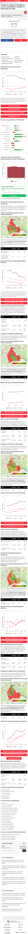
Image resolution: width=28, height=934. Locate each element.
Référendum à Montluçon (7, 829)
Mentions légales (6, 919)
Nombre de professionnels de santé (7, 61)
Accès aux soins (5, 56)
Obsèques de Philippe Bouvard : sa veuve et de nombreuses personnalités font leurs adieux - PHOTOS (12, 873)
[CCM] (7, 924)
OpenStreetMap (19, 237)
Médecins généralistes (7, 63)
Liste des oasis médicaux (14, 109)
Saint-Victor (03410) (6, 794)
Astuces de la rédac (7, 847)
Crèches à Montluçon (6, 821)
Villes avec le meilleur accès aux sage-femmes (14, 751)
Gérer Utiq (23, 917)
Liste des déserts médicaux (14, 105)
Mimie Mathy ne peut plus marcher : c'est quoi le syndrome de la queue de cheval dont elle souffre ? (13, 878)
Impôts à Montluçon (6, 819)
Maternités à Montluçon (7, 824)
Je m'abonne (13, 195)
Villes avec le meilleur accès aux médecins (14, 299)
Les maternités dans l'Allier (14, 758)
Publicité (17, 916)
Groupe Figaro (12, 919)
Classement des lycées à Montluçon (10, 811)
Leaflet (10, 237)
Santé (4, 846)
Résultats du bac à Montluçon (8, 836)
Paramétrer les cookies (16, 917)
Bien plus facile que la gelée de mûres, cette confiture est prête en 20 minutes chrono (12, 910)
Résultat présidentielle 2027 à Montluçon (11, 834)
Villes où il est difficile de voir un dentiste (14, 416)
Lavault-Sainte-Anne (17, 15)
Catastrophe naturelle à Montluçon (9, 808)
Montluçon (4, 803)
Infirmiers (17, 58)
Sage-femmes (18, 62)
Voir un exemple (23, 846)
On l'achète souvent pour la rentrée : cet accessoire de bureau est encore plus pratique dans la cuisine (13, 894)
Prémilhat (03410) (6, 793)
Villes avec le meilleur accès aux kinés (14, 638)
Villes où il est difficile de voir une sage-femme (14, 754)
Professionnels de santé (8, 3)
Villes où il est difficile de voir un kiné (14, 641)
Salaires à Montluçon (6, 816)
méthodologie (13, 33)
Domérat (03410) (5, 796)
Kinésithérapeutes (19, 60)
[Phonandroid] (20, 932)
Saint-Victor (9, 16)
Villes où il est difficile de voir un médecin (14, 303)
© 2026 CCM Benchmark (20, 919)
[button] (2, 217)
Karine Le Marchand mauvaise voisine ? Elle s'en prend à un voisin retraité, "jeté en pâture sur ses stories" (13, 862)
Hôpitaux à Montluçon (7, 806)
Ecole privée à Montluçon (7, 822)
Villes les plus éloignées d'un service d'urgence (14, 112)
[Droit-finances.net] (20, 927)
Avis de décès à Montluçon (8, 804)
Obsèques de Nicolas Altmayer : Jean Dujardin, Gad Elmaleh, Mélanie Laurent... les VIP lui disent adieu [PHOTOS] (13, 883)
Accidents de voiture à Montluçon (9, 813)
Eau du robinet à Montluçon (8, 827)
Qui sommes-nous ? (7, 916)
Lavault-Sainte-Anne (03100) (8, 791)
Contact (13, 916)
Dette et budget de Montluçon (8, 818)
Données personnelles (7, 917)
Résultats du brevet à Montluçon (9, 837)
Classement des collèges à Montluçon (10, 809)
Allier (16, 3)
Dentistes (17, 56)
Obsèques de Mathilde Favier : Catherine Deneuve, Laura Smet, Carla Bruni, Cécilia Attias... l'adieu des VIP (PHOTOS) (13, 867)
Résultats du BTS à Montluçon (8, 839)
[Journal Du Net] (20, 924)
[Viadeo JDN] (20, 930)
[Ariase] (7, 932)
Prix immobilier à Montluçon (8, 826)
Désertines (9, 15)
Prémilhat (3, 16)
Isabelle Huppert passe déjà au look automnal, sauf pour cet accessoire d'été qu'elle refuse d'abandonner (13, 905)
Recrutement (21, 916)
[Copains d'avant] (7, 930)
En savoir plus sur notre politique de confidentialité (11, 198)
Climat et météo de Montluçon (8, 814)
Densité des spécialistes (7, 58)
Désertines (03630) (6, 789)
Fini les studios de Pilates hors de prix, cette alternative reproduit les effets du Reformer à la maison (13, 899)
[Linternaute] (7, 927)
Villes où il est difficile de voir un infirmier (14, 526)
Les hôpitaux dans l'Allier (14, 116)
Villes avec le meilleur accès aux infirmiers (14, 522)
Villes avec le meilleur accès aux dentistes (14, 412)
